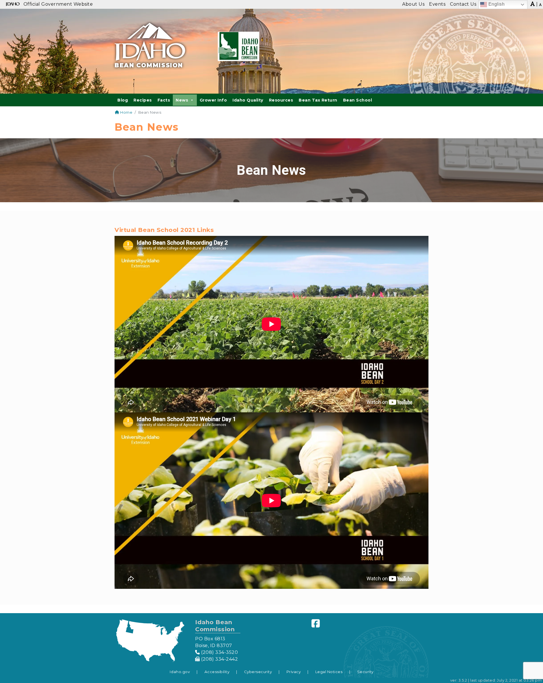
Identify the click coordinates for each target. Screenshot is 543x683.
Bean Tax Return (318, 100)
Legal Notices (329, 671)
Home (125, 112)
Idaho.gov (180, 671)
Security (365, 671)
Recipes (142, 100)
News (182, 100)
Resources (281, 100)
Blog (122, 100)
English (496, 4)
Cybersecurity (258, 671)
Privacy (293, 671)
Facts (164, 100)
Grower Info (213, 100)
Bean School (357, 100)
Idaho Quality (247, 100)
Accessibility (217, 671)
